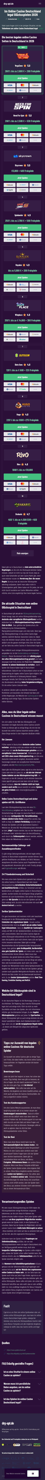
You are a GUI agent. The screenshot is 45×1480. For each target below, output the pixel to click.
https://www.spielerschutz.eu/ (16, 1350)
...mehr (40, 28)
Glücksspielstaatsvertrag (31, 613)
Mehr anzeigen (22, 553)
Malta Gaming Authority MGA (24, 765)
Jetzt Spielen (22, 78)
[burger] (40, 3)
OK (33, 1473)
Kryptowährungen (11, 868)
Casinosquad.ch (33, 695)
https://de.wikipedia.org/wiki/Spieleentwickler (21, 1353)
